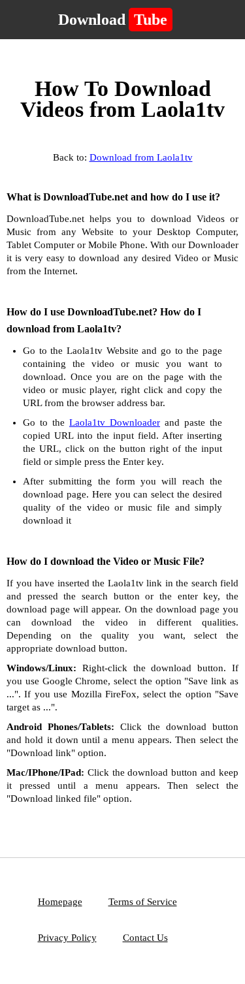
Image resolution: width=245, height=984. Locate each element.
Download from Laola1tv (141, 157)
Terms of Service (142, 902)
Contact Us (145, 937)
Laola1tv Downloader (114, 422)
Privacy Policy (67, 937)
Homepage (60, 902)
